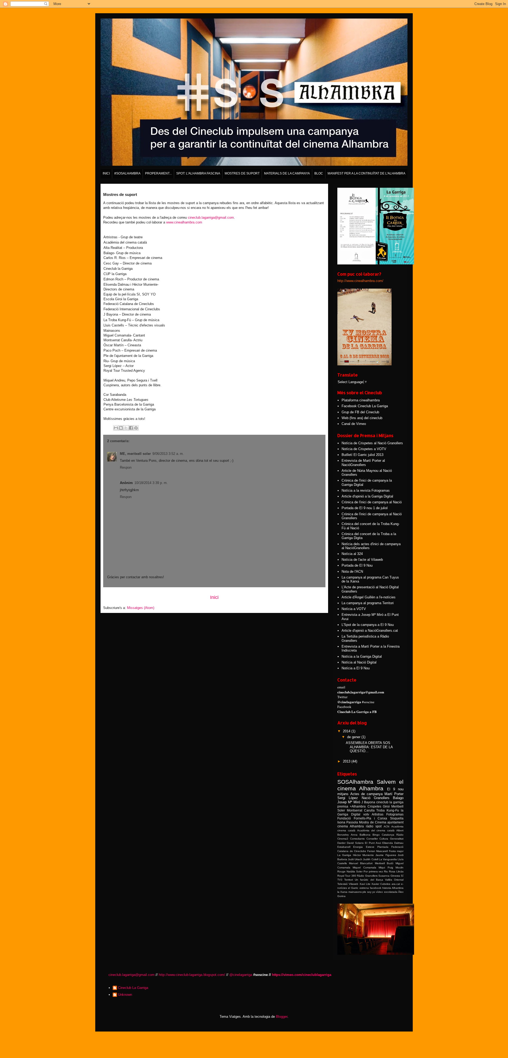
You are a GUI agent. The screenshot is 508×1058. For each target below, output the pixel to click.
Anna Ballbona (360, 834)
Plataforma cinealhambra (361, 400)
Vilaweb (353, 883)
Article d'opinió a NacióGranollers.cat (370, 631)
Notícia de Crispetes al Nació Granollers (372, 443)
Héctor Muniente (363, 855)
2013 (347, 761)
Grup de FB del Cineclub (360, 412)
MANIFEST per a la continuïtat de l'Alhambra (366, 173)
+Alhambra (358, 806)
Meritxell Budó (384, 863)
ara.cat (396, 883)
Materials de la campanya (287, 173)
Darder (341, 842)
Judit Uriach (355, 859)
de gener (354, 737)
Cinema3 (342, 838)
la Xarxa (342, 891)
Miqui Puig (386, 867)
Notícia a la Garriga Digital (362, 656)
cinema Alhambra (350, 826)
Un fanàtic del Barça (369, 879)
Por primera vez (373, 871)
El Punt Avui (373, 842)
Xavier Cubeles (380, 883)
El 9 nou (395, 789)
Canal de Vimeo (354, 424)
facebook (375, 887)
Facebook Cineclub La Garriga (365, 406)
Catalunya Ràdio (392, 834)
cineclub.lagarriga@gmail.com (211, 217)
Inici (106, 173)
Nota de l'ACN (352, 571)
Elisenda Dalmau (392, 842)
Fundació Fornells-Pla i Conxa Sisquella (370, 818)
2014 (347, 731)
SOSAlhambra (355, 782)
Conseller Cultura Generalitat (385, 838)
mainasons (355, 891)
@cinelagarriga (240, 975)
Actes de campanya (366, 794)
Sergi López (347, 798)
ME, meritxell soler (135, 454)
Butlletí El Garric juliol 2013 (362, 455)
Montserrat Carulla (361, 810)
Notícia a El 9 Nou (356, 668)
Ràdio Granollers (367, 875)
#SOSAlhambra (127, 173)
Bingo (376, 834)
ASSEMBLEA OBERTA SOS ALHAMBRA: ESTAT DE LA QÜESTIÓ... (369, 747)
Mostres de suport (242, 173)
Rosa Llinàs (396, 871)
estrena (364, 887)
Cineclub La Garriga (133, 988)
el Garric (353, 887)
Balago (398, 798)
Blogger (281, 1017)
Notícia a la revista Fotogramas (366, 490)
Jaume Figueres (385, 855)
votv (366, 814)
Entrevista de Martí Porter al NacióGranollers (363, 463)
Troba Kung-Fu (387, 810)
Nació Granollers (375, 798)
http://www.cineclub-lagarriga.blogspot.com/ (192, 975)
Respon (125, 467)
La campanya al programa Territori (368, 603)
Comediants (357, 838)
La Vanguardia (388, 859)
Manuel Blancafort (361, 863)
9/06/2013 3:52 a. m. (168, 454)
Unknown (125, 995)
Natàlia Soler (354, 871)
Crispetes (374, 806)
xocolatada (390, 891)
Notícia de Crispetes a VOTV (364, 449)
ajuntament (395, 822)
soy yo (371, 891)
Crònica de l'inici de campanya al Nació (372, 502)
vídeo (379, 891)
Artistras (377, 814)
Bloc (318, 173)
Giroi (386, 806)
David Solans (355, 842)
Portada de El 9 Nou (357, 565)
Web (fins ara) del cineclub (362, 418)
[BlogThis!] (121, 428)
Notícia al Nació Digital (359, 662)
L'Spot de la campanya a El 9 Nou (368, 625)
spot (378, 826)
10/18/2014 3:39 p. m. (151, 483)
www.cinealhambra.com (184, 222)
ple (364, 891)
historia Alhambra (392, 887)
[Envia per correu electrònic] (116, 428)
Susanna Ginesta (389, 875)
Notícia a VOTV (354, 609)
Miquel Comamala (364, 867)
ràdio (369, 826)
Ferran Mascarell (377, 851)
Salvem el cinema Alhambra (370, 785)
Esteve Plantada (377, 846)
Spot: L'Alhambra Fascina (198, 173)
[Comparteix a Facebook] (131, 428)
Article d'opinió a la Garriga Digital (367, 496)
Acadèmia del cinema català (376, 830)
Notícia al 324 (352, 554)
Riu (386, 871)
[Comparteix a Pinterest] (136, 428)
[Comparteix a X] (126, 428)
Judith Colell (370, 859)
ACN (386, 826)
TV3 (339, 879)
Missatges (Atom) (140, 608)
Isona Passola (347, 822)
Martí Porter (393, 794)
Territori (348, 879)
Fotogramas (394, 814)
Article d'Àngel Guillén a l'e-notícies (369, 597)
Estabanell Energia (350, 846)
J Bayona (368, 802)
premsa (342, 806)
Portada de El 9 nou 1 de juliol (365, 508)
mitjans (342, 794)
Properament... (158, 173)
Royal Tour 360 (346, 875)
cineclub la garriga (389, 802)
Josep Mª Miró (348, 802)
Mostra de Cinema (372, 822)
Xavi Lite (365, 883)
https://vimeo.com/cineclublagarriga (301, 975)
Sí (402, 875)
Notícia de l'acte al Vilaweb (362, 560)
